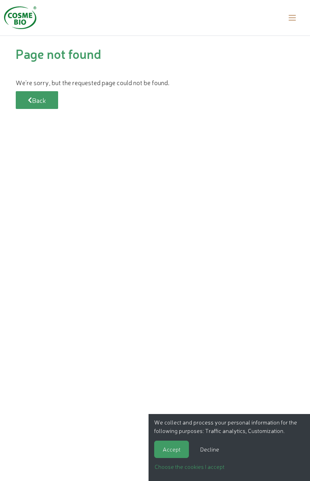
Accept (171, 449)
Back (39, 100)
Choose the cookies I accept (189, 466)
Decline (209, 449)
